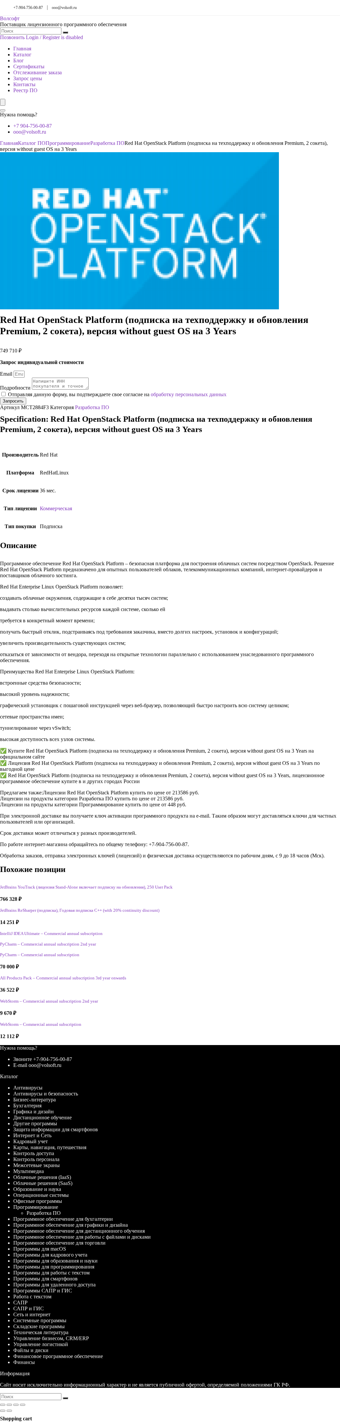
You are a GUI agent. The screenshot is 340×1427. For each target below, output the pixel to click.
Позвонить (12, 37)
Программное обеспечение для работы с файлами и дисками (82, 1237)
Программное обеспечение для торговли (59, 1243)
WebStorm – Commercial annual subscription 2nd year (49, 1001)
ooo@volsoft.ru (64, 7)
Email (7, 374)
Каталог (22, 54)
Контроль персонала (36, 1159)
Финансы (24, 1362)
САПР (20, 1302)
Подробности (16, 388)
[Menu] (2, 102)
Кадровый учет (30, 1141)
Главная (22, 48)
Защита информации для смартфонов (55, 1129)
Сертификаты (28, 66)
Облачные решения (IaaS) (42, 1177)
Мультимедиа (28, 1171)
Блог (18, 60)
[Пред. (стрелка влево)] (2, 1411)
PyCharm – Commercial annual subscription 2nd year (48, 944)
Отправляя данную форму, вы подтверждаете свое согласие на (117, 394)
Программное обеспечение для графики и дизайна (70, 1225)
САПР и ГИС (28, 1308)
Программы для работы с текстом (51, 1272)
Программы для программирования (53, 1267)
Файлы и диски (30, 1350)
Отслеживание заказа (37, 72)
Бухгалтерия (27, 1105)
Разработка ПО (107, 143)
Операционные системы (41, 1195)
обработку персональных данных (188, 394)
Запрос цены (27, 78)
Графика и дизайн (33, 1111)
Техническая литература (40, 1332)
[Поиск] (65, 32)
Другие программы (35, 1123)
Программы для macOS (39, 1249)
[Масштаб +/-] (2, 1405)
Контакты (24, 84)
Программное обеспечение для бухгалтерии (63, 1219)
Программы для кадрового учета (50, 1255)
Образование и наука (37, 1189)
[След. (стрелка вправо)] (9, 1411)
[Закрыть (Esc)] (22, 1405)
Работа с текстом (32, 1296)
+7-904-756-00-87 (28, 7)
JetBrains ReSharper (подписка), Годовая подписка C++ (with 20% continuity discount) (79, 910)
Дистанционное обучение (42, 1117)
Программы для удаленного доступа (54, 1284)
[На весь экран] (9, 1405)
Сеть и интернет (31, 1314)
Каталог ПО (31, 143)
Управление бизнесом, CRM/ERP (51, 1338)
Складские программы (39, 1326)
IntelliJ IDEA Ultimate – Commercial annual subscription (51, 933)
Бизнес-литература (34, 1099)
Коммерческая (56, 508)
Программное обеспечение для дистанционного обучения (79, 1231)
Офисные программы (37, 1201)
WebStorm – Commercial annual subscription (40, 1024)
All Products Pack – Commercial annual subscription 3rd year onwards (63, 978)
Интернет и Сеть (32, 1135)
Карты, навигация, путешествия (49, 1147)
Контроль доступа (33, 1153)
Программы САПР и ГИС (42, 1290)
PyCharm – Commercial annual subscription (39, 955)
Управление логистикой (40, 1344)
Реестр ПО (25, 90)
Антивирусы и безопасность (45, 1093)
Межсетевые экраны (36, 1165)
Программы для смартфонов (45, 1278)
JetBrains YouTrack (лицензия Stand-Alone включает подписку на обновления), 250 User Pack (86, 887)
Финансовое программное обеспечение (58, 1356)
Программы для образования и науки (55, 1261)
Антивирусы (27, 1087)
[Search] (2, 110)
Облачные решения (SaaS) (42, 1183)
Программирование (67, 143)
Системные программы (39, 1320)
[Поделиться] (16, 1405)
